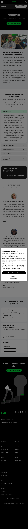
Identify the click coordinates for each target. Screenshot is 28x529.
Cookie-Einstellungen (13, 277)
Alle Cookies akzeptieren (14, 272)
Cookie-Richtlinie (16, 268)
